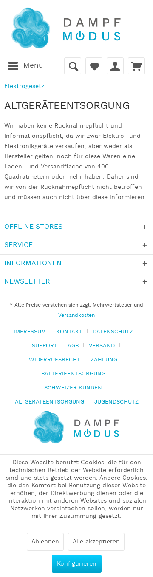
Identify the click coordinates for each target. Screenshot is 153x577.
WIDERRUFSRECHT (54, 360)
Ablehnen (45, 542)
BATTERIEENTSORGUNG (73, 374)
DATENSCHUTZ (113, 331)
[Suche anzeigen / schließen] (72, 65)
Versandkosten (76, 315)
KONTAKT (69, 331)
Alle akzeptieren (96, 542)
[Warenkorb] (136, 65)
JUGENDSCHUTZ (116, 402)
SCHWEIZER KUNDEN (73, 388)
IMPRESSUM (30, 331)
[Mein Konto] (115, 65)
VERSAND (102, 346)
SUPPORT (44, 346)
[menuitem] (25, 65)
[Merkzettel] (93, 65)
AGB (73, 346)
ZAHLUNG (104, 360)
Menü (33, 65)
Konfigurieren (76, 564)
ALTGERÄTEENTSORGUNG (49, 402)
